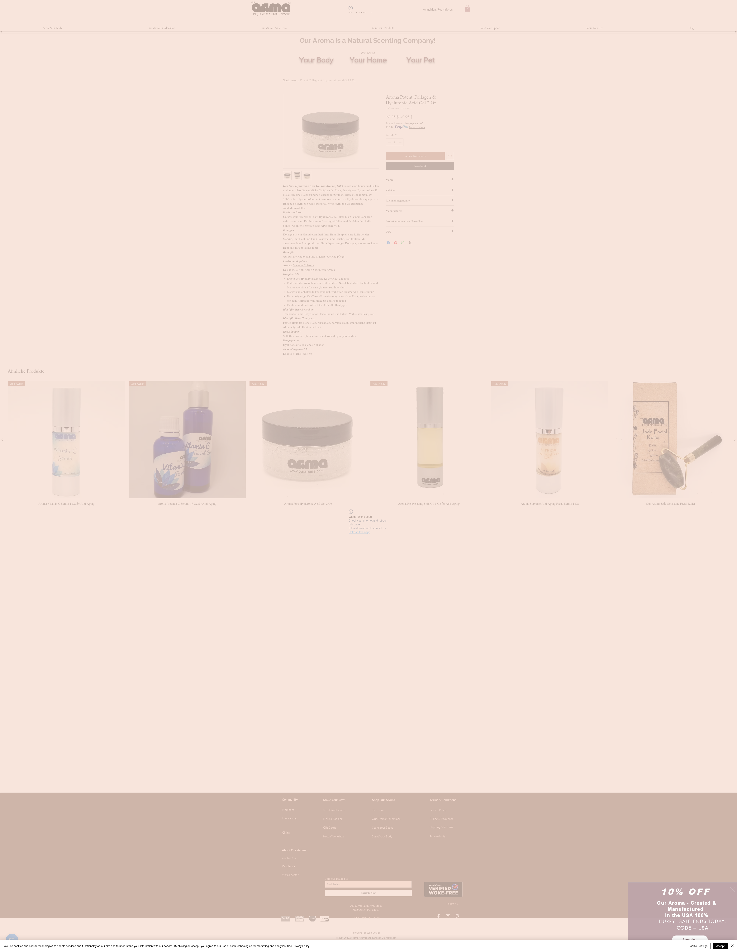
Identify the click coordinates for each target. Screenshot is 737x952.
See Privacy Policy (298, 946)
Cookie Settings (697, 946)
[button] (732, 889)
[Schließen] (732, 946)
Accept (720, 946)
